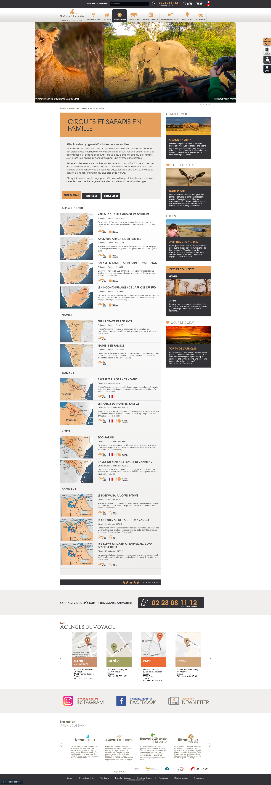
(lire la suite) (112, 275)
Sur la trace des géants (115, 321)
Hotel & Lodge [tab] (111, 195)
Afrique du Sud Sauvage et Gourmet (123, 214)
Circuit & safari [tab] (71, 194)
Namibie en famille (111, 345)
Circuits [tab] (173, 276)
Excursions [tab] (91, 195)
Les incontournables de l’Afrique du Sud (127, 287)
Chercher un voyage (96, 3)
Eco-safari (106, 437)
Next (210, 658)
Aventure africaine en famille (119, 239)
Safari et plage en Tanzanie (117, 379)
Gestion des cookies (11, 782)
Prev (61, 658)
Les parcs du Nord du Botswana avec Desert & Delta (125, 545)
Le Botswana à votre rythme (118, 495)
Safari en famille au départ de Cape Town (127, 263)
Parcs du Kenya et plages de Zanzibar (125, 462)
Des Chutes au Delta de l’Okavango (123, 520)
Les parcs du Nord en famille (118, 403)
